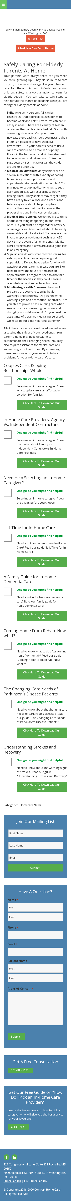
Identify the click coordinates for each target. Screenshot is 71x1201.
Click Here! (17, 1127)
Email (12, 944)
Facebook (6, 1157)
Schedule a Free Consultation (35, 48)
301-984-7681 (20, 1070)
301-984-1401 (35, 38)
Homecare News (30, 805)
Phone (13, 927)
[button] (3, 4)
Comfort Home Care (36, 17)
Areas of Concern (20, 988)
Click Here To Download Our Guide (41, 405)
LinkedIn (14, 1157)
